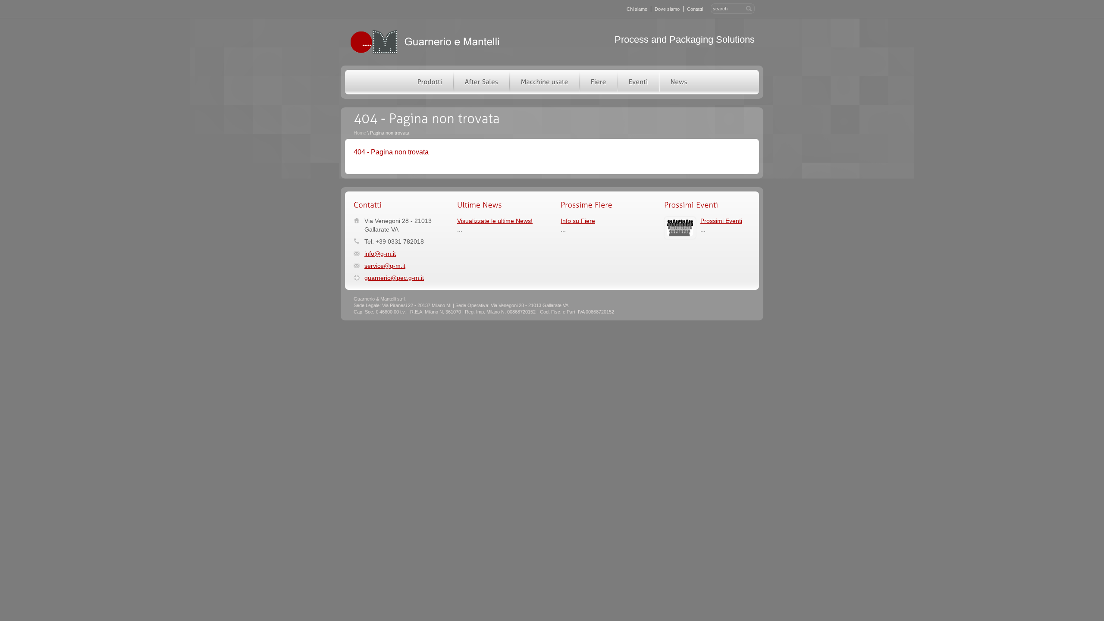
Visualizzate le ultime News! (495, 220)
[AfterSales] (481, 81)
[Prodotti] (429, 81)
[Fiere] (598, 81)
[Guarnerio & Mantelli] (424, 52)
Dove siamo (667, 9)
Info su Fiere (578, 220)
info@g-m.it (380, 253)
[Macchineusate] (544, 81)
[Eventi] (638, 81)
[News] (678, 81)
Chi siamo (637, 9)
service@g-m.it (384, 265)
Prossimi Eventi (721, 220)
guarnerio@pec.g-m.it (394, 277)
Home (360, 132)
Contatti (695, 9)
